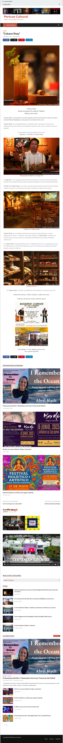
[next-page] (6, 725)
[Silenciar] (55, 564)
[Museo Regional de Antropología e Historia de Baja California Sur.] (8, 616)
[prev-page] (4, 725)
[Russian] (14, 509)
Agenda (5, 30)
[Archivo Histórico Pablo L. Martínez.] (8, 625)
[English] (4, 509)
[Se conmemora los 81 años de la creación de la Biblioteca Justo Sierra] (8, 599)
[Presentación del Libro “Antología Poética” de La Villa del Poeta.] (8, 716)
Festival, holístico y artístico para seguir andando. (18, 492)
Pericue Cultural (16, 17)
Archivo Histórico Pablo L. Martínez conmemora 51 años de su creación (35, 607)
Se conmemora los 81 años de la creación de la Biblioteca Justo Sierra (34, 598)
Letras (9, 676)
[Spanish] (17, 509)
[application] (31, 550)
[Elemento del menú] (59, 4)
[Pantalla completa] (58, 564)
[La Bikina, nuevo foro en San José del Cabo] (8, 707)
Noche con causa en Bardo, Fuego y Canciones (17, 449)
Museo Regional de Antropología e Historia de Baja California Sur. (33, 616)
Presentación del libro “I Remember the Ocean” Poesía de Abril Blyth (24, 406)
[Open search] (58, 25)
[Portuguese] (12, 509)
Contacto (57, 739)
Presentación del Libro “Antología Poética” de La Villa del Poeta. (32, 715)
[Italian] (10, 509)
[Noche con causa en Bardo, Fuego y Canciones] (31, 430)
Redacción (17, 36)
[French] (6, 509)
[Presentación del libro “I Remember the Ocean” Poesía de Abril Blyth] (31, 386)
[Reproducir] (5, 564)
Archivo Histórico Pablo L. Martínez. (24, 625)
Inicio (46, 739)
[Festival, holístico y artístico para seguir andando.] (31, 473)
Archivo (52, 739)
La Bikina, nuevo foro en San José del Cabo (26, 706)
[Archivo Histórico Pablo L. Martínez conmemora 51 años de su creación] (8, 607)
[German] (8, 509)
